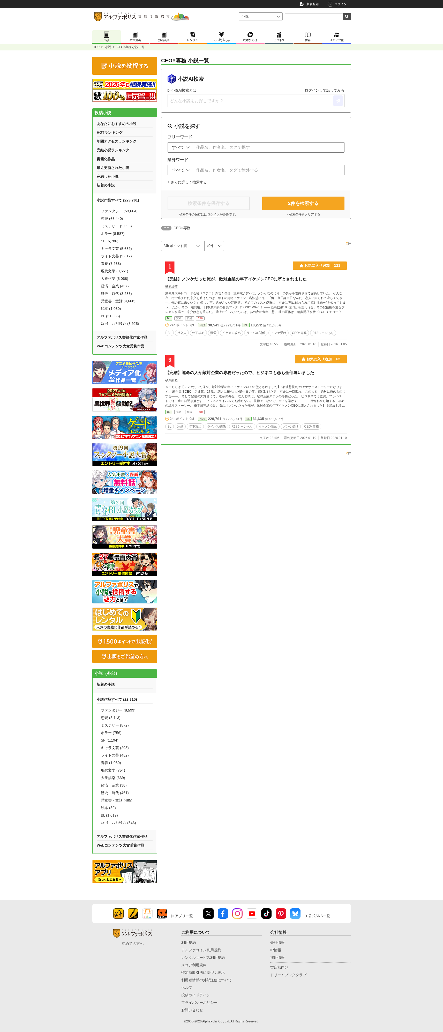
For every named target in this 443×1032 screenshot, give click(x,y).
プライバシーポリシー (199, 1002)
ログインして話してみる (324, 90)
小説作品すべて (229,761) (118, 200)
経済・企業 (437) (115, 286)
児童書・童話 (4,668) (118, 301)
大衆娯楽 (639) (113, 778)
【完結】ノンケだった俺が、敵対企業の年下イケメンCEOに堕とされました (236, 279)
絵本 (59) (108, 808)
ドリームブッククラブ (288, 975)
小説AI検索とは (183, 90)
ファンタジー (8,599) (118, 710)
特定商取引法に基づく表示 (203, 972)
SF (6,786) (109, 241)
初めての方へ (133, 943)
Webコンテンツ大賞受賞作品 (120, 346)
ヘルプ (186, 987)
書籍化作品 (106, 159)
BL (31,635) (110, 316)
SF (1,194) (109, 740)
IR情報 (275, 950)
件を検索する (303, 203)
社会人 (181, 333)
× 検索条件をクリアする (303, 214)
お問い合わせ (192, 1010)
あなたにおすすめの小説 (117, 124)
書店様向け (279, 967)
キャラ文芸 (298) (115, 748)
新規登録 (312, 4)
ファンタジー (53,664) (119, 211)
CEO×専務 (299, 333)
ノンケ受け (278, 333)
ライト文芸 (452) (115, 755)
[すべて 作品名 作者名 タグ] (181, 147)
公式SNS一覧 (319, 916)
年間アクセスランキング (117, 141)
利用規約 (188, 942)
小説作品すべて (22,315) (117, 699)
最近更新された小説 (113, 168)
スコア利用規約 (194, 965)
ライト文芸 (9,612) (116, 256)
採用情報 (277, 957)
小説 (108, 47)
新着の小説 (106, 185)
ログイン (340, 4)
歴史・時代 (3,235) (116, 293)
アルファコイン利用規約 (201, 950)
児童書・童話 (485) (116, 800)
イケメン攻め (231, 333)
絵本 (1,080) (111, 308)
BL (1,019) (109, 815)
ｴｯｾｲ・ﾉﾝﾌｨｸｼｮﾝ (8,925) (120, 323)
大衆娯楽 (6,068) (114, 278)
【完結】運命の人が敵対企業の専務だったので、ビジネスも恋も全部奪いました (239, 372)
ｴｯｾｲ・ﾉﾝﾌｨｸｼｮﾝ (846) (118, 823)
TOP (96, 47)
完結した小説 (107, 176)
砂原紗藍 (171, 286)
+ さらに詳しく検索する (187, 182)
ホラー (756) (111, 733)
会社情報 (277, 942)
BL (168, 318)
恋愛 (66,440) (112, 218)
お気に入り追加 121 (322, 265)
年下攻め (198, 333)
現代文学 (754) (113, 770)
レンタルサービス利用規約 (203, 957)
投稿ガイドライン (195, 995)
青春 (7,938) (111, 263)
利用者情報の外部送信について (206, 980)
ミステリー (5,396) (116, 226)
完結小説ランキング (113, 150)
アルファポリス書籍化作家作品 (122, 337)
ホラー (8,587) (113, 233)
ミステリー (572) (115, 725)
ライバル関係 (255, 333)
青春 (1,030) (111, 763)
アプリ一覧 (184, 916)
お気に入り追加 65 (323, 359)
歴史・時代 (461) (115, 793)
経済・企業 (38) (114, 785)
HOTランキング (110, 132)
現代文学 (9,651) (114, 271)
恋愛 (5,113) (111, 718)
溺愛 (213, 333)
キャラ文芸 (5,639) (116, 248)
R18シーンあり (323, 333)
